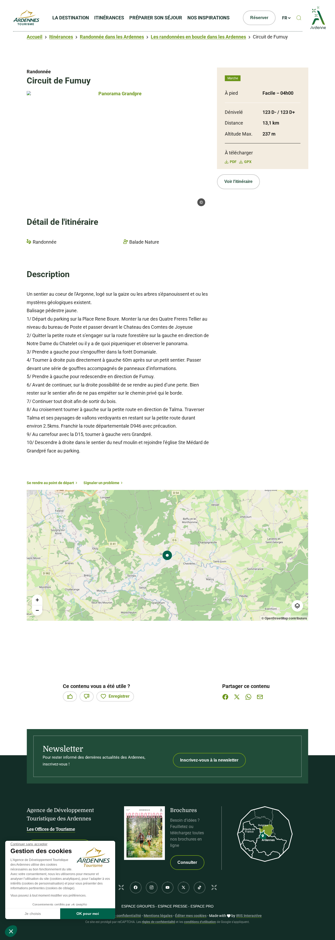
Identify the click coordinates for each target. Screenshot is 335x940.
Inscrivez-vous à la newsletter (209, 760)
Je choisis (33, 913)
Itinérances (109, 17)
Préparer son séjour (155, 17)
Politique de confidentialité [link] (118, 916)
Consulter (187, 862)
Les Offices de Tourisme (51, 829)
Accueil (34, 37)
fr (284, 17)
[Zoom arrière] (37, 610)
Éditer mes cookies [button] (190, 916)
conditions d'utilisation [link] (200, 922)
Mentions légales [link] (158, 916)
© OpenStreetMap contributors (284, 618)
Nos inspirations (208, 17)
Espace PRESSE (172, 906)
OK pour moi (87, 913)
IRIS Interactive (249, 916)
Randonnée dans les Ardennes (112, 37)
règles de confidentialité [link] (158, 922)
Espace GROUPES (138, 906)
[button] (11, 931)
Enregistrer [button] (119, 696)
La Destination (70, 17)
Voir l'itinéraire (238, 181)
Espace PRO (202, 906)
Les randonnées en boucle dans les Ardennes (198, 37)
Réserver (259, 17)
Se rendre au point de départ (50, 483)
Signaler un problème (101, 483)
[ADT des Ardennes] (26, 18)
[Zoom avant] (37, 600)
